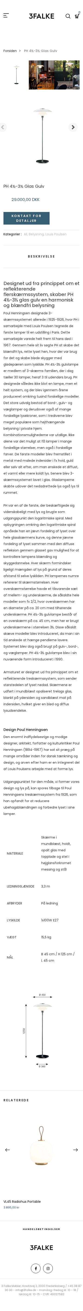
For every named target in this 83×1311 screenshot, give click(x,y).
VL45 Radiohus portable (22, 1202)
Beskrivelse (41, 256)
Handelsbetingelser (41, 1229)
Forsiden (10, 51)
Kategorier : (12, 234)
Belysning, (37, 234)
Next (73, 127)
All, (26, 234)
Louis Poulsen (56, 234)
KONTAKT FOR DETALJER (27, 218)
